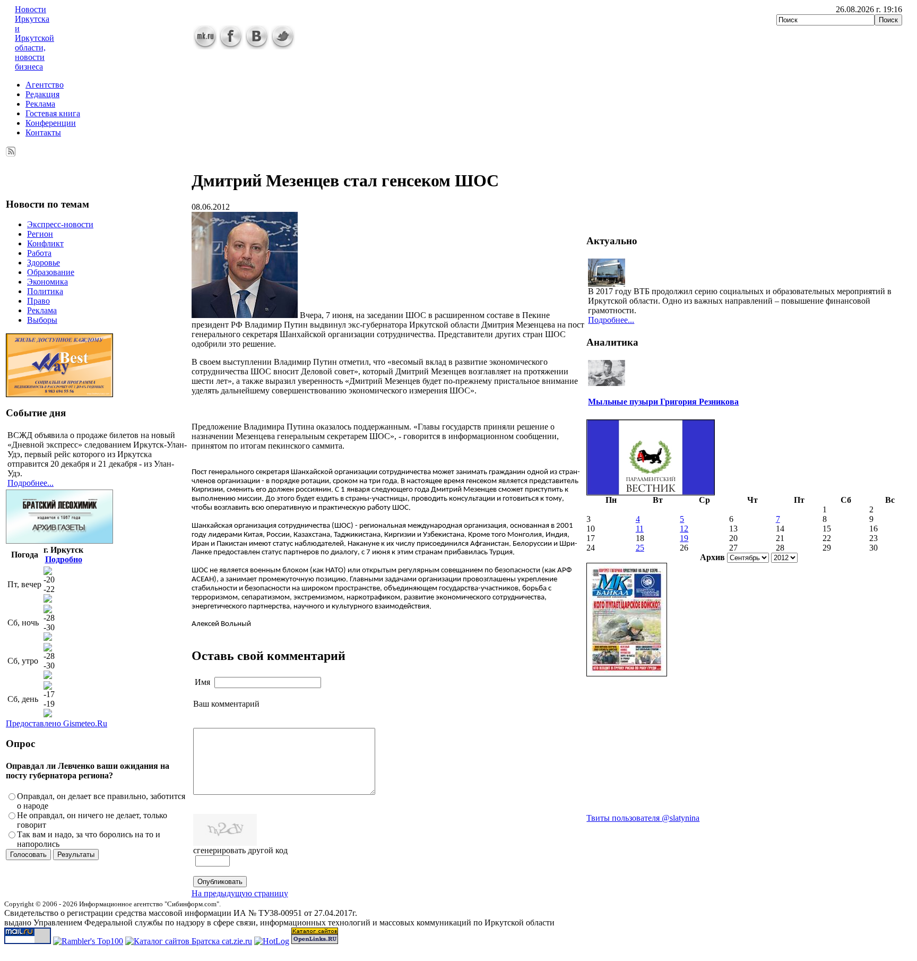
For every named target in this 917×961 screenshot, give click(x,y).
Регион (40, 233)
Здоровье (43, 262)
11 (640, 528)
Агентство (44, 84)
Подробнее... (30, 482)
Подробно (63, 559)
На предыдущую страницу (240, 893)
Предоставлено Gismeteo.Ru (56, 723)
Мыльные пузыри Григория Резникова (663, 401)
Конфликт (45, 243)
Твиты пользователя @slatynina (642, 817)
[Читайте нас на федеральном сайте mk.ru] (205, 46)
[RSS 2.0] (11, 149)
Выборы (42, 319)
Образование (50, 272)
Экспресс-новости (60, 224)
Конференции (50, 122)
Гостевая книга (52, 113)
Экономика (47, 281)
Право (38, 300)
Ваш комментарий (226, 703)
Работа (39, 253)
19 (684, 538)
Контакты (43, 132)
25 (640, 547)
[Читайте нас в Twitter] (283, 46)
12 (684, 528)
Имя (202, 682)
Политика (45, 291)
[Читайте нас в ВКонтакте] (257, 46)
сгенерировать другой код (240, 850)
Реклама (40, 103)
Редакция (42, 94)
